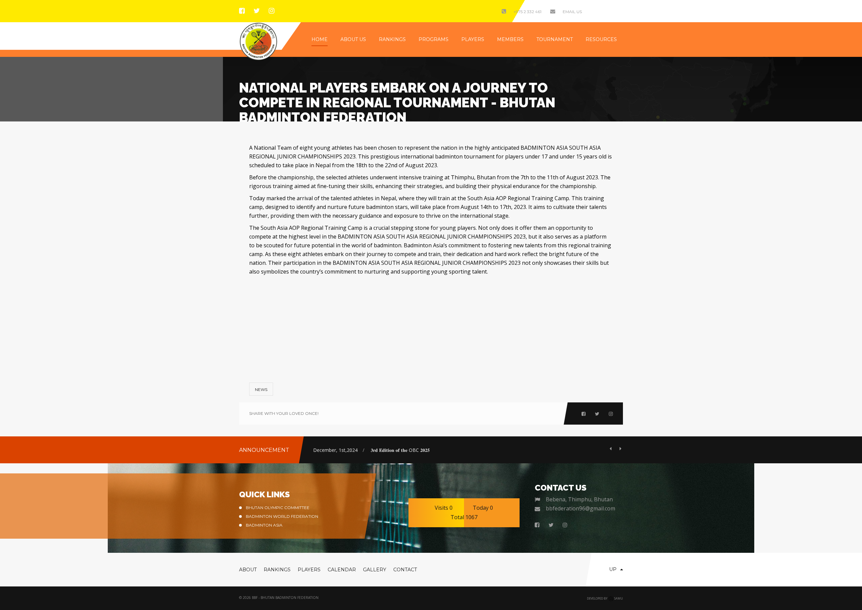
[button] (612, 448)
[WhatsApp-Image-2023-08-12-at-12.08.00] (552, 324)
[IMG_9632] (431, 324)
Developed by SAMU (605, 598)
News (261, 389)
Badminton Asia (264, 525)
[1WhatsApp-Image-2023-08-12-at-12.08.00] (310, 324)
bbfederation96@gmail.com (580, 508)
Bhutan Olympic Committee (277, 507)
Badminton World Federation (282, 516)
